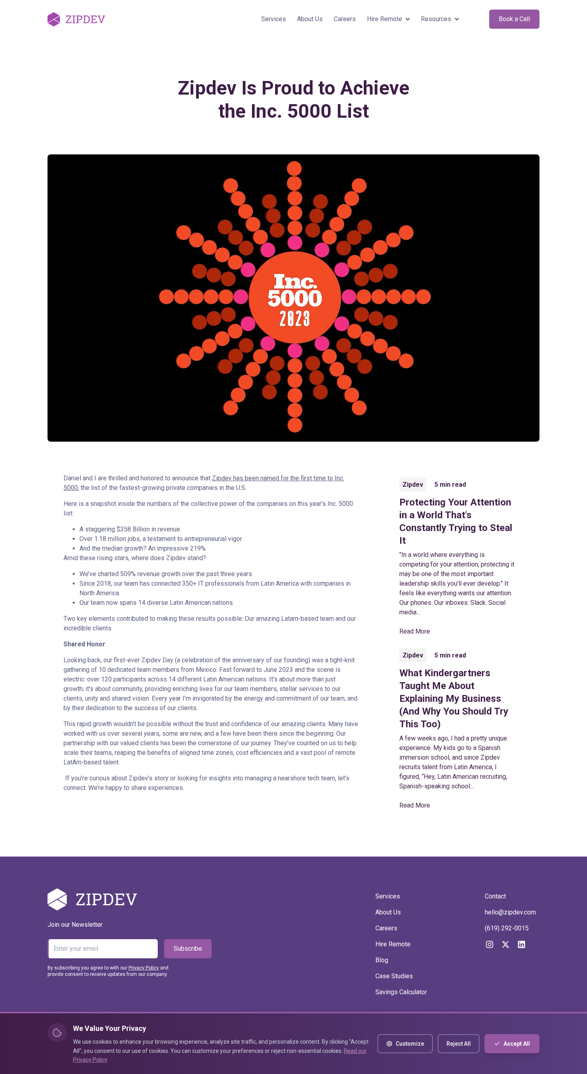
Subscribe (188, 948)
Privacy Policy (144, 968)
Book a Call (514, 19)
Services (273, 19)
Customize (410, 1043)
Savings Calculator (401, 992)
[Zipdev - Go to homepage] (76, 19)
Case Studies (394, 976)
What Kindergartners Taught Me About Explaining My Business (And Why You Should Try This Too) (453, 698)
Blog (381, 960)
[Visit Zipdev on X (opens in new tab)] (505, 944)
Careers (345, 19)
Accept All (517, 1043)
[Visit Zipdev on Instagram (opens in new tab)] (489, 944)
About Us (310, 19)
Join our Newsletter (75, 924)
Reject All (458, 1043)
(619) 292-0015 (507, 928)
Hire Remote (393, 944)
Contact (495, 896)
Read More (414, 631)
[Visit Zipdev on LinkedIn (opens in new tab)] (521, 944)
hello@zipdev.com (510, 912)
